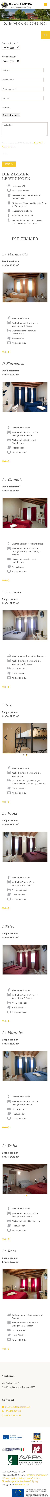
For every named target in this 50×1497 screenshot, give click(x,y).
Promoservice (22, 1484)
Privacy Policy (38, 143)
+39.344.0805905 (12, 1415)
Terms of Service (7, 147)
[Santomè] (14, 5)
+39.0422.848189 (12, 1411)
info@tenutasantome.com (17, 1406)
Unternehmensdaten (37, 1474)
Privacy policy (10, 1478)
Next (43, 738)
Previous (6, 738)
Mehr (5, 352)
